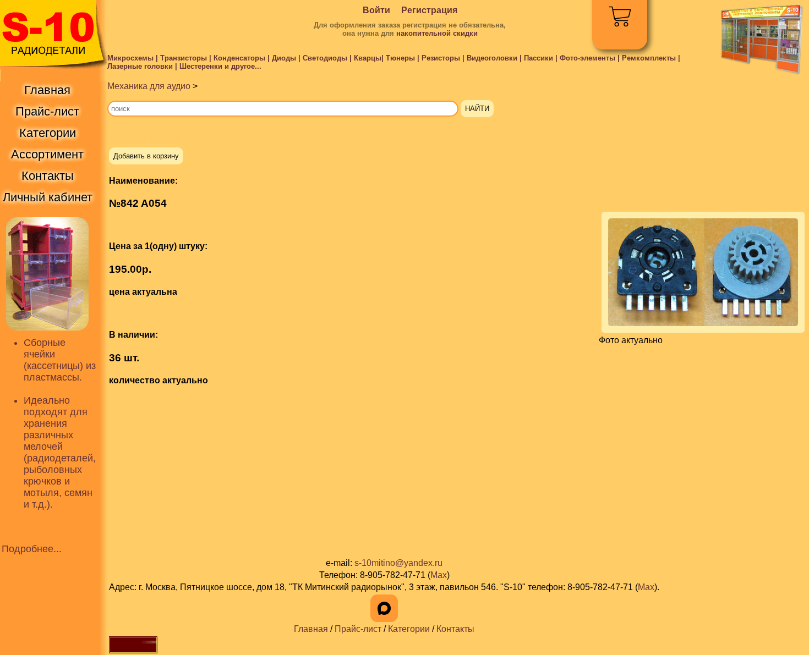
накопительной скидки (437, 33)
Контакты (455, 629)
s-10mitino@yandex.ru (398, 563)
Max (438, 575)
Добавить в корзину (146, 156)
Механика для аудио (148, 86)
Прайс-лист (358, 629)
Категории (409, 629)
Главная (311, 629)
